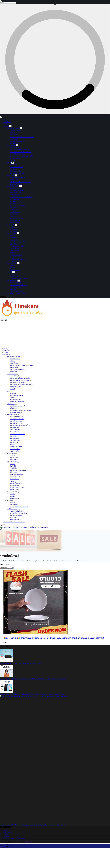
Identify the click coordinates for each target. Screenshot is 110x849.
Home (5, 348)
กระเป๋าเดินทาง (14, 485)
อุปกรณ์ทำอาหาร (15, 429)
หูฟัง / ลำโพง (14, 363)
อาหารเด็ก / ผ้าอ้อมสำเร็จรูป (18, 513)
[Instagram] (5, 827)
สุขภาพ (9, 391)
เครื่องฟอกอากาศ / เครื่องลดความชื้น (21, 384)
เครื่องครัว (13, 436)
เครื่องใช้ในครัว (15, 376)
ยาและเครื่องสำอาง (16, 412)
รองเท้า (12, 494)
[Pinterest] (7, 827)
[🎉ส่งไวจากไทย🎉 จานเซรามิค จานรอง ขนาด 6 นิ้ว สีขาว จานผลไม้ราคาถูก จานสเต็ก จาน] (35, 634)
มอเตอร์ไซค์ (14, 504)
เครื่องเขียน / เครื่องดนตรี (17, 434)
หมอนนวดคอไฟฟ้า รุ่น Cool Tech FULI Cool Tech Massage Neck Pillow (20, 663)
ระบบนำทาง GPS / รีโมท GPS (19, 507)
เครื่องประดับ (11, 453)
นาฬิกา (12, 455)
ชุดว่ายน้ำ (13, 481)
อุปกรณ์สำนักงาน (15, 386)
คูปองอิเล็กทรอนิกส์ (16, 483)
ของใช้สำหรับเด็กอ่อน (16, 511)
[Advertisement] (55, 334)
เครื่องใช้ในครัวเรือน (13, 414)
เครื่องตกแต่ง (14, 459)
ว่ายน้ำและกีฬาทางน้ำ (17, 474)
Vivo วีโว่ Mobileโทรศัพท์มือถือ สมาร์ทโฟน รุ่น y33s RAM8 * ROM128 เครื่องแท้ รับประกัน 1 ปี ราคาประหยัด (32, 694)
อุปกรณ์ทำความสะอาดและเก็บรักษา (21, 425)
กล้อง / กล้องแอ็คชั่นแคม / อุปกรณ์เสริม (22, 365)
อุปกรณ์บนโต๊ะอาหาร (16, 446)
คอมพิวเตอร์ (14, 367)
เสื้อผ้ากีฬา (13, 472)
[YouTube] (9, 827)
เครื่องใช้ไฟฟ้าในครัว (16, 416)
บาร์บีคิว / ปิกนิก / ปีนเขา (17, 487)
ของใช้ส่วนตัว (14, 451)
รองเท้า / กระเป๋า (12, 492)
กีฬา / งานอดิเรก (12, 462)
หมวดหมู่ (6, 354)
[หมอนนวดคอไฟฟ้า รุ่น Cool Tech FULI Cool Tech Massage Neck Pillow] (6, 661)
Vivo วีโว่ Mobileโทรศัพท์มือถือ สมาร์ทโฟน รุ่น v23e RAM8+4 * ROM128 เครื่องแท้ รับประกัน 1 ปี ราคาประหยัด (33, 679)
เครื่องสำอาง (11, 404)
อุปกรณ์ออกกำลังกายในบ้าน (18, 470)
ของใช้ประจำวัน (15, 449)
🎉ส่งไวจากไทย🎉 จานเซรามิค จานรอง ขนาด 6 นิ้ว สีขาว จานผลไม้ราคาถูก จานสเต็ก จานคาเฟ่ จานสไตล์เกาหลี (53, 638)
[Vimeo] (11, 827)
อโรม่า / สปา (14, 408)
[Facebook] (1, 827)
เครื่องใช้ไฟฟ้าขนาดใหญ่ (17, 382)
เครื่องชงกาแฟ (14, 427)
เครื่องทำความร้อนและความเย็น (20, 378)
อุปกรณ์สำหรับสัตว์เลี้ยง (17, 419)
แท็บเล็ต (12, 361)
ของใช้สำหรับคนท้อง (16, 519)
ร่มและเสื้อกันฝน (15, 477)
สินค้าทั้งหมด (7, 350)
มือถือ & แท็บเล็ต (15, 359)
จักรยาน (12, 502)
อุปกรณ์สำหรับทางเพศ (17, 401)
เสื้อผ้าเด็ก (13, 517)
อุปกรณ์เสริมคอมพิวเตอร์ (17, 369)
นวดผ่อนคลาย (14, 489)
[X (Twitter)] (3, 827)
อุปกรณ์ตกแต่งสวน (16, 421)
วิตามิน (12, 397)
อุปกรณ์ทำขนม (15, 438)
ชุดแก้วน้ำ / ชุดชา (15, 440)
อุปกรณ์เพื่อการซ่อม (16, 423)
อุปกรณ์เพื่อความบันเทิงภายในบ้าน (20, 380)
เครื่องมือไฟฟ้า (14, 431)
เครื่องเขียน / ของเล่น (16, 515)
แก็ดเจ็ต (12, 464)
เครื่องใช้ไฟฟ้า (11, 374)
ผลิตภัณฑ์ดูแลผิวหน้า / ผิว (18, 406)
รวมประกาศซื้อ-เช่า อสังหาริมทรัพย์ (14, 522)
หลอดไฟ (12, 444)
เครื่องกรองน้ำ (14, 442)
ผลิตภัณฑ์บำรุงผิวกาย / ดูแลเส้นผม (20, 410)
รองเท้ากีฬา (13, 468)
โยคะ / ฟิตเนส (14, 479)
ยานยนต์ (9, 500)
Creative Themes (27, 841)
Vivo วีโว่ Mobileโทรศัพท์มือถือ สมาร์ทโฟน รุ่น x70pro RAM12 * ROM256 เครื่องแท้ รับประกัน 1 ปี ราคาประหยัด (33, 825)
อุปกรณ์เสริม (14, 371)
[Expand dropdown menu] (17, 374)
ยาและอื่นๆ (13, 393)
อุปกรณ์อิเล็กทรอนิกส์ (13, 356)
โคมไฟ (12, 389)
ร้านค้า (5, 352)
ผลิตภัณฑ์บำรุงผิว (15, 399)
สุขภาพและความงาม (16, 395)
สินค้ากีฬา (13, 466)
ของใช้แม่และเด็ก (12, 509)
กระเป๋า (12, 496)
